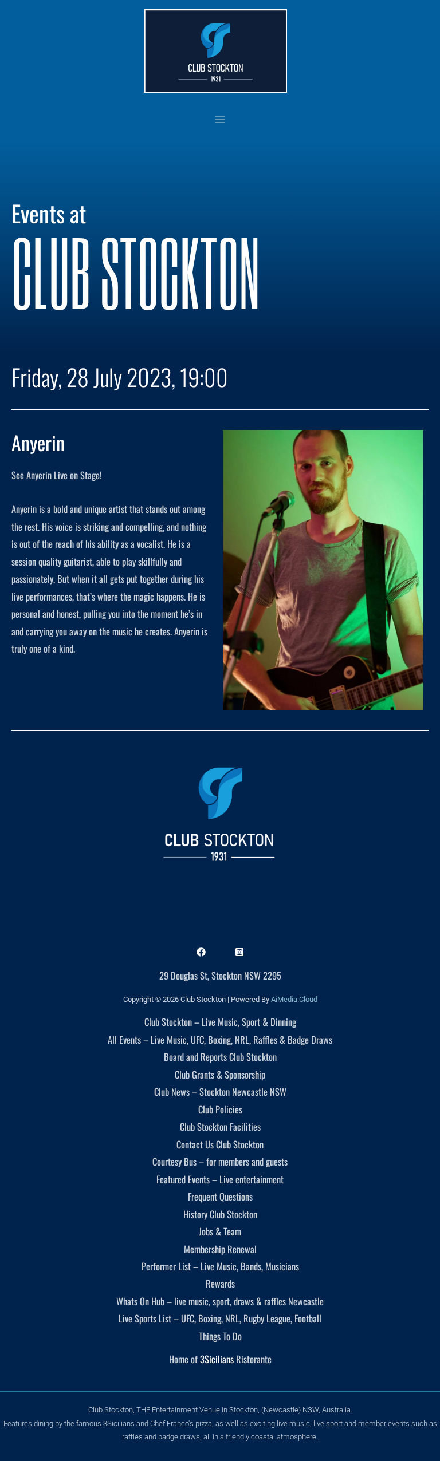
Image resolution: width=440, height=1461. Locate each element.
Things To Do (220, 1336)
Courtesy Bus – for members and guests (220, 1161)
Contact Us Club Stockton (220, 1144)
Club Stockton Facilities (220, 1126)
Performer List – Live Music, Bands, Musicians (220, 1266)
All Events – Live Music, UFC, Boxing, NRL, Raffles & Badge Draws (220, 1039)
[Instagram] (239, 952)
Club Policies (220, 1109)
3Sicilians (217, 1359)
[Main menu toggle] (220, 119)
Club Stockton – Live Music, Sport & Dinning (220, 1021)
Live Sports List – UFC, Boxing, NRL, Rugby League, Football (220, 1318)
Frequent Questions (220, 1196)
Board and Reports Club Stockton (220, 1056)
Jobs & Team (220, 1231)
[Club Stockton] (215, 51)
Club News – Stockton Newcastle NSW (220, 1091)
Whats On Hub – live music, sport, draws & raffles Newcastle (220, 1301)
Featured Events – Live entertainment (220, 1179)
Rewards (220, 1283)
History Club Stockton (220, 1214)
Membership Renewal (220, 1249)
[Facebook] (201, 952)
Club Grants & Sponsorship (220, 1074)
